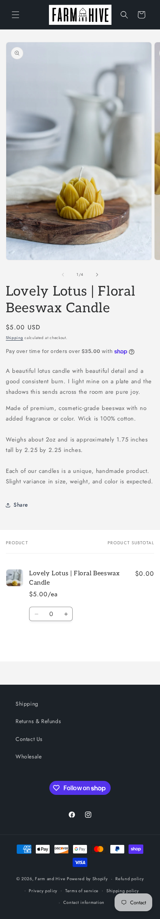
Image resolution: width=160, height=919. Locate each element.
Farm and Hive (50, 879)
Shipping (14, 338)
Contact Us (29, 739)
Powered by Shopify (87, 879)
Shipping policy (122, 891)
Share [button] (21, 505)
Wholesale (29, 756)
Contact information (83, 902)
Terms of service (82, 891)
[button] (15, 14)
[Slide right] (97, 274)
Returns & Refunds (38, 721)
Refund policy (129, 879)
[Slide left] (62, 274)
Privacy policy (43, 891)
